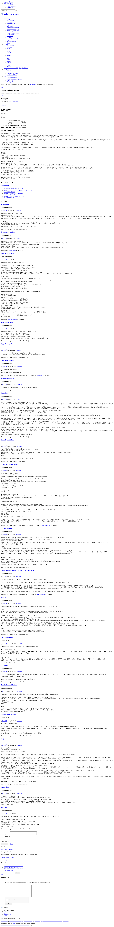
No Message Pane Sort (8, 232)
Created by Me (5, 185)
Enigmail (3, 739)
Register (6, 2)
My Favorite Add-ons (12, 75)
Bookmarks (9, 26)
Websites (9, 66)
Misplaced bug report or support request (13, 868)
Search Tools (10, 36)
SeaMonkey (10, 7)
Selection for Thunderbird (10, 195)
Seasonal (9, 62)
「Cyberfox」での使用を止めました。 (14, 188)
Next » (9, 849)
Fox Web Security (6, 528)
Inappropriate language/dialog (11, 867)
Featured (9, 19)
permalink (19, 210)
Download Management (13, 27)
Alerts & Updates (11, 23)
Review (7, 835)
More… (6, 76)
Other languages (5, 918)
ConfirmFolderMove (7, 378)
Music (8, 56)
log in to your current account (9, 859)
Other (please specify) (9, 870)
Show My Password (7, 637)
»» (12, 849)
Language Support (11, 31)
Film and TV (10, 54)
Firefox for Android (11, 6)
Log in (11, 2)
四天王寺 (4, 210)
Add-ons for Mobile (12, 77)
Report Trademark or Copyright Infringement (20, 921)
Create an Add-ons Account (7, 857)
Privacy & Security (11, 34)
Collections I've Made (12, 73)
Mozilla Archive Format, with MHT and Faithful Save (18, 570)
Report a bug (66, 921)
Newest (8, 48)
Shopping (9, 37)
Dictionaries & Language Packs (14, 79)
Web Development (11, 41)
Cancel (11, 844)
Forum (5, 915)
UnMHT (3, 597)
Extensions (6, 18)
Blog (5, 913)
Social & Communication (13, 38)
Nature (8, 58)
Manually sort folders (7, 253)
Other (8, 43)
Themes (6, 44)
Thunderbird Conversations (9, 464)
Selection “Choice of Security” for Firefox (14, 196)
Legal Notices (36, 921)
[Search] (16, 10)
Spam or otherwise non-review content (13, 866)
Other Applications (8, 3)
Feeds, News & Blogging (13, 29)
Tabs (8, 40)
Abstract (9, 50)
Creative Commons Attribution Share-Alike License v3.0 (15, 925)
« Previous (4, 849)
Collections (6, 69)
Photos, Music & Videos (13, 33)
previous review (12, 250)
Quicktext (4, 807)
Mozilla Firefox (33, 84)
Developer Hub (10, 82)
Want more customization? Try (16, 68)
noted (14, 923)
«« (1, 849)
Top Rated (9, 22)
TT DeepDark (5, 665)
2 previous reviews (12, 319)
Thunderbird (10, 4)
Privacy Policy (4, 921)
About (5, 911)
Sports (8, 65)
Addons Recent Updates (8, 714)
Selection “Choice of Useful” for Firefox (14, 193)
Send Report (8, 903)
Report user (3, 105)
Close (2, 87)
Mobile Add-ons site (13, 101)
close (2, 874)
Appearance (10, 24)
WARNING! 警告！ (9, 192)
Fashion (9, 52)
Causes (8, 51)
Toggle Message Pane (7, 344)
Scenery (9, 61)
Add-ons (14, 14)
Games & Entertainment (13, 30)
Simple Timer (5, 787)
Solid (8, 63)
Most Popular (10, 20)
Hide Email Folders (7, 322)
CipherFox (4, 393)
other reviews (40, 375)
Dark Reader (5, 204)
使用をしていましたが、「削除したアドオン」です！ (19, 190)
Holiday (9, 55)
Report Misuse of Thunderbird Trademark (51, 921)
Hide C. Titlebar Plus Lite (9, 685)
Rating (7, 836)
